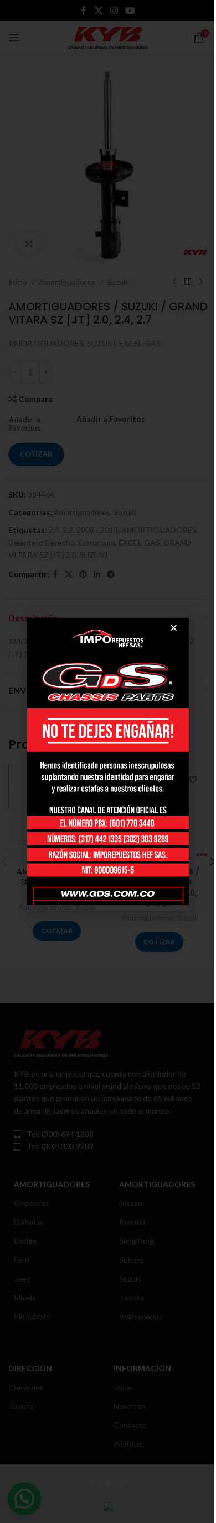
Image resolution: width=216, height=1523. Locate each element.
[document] (108, 761)
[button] (173, 627)
